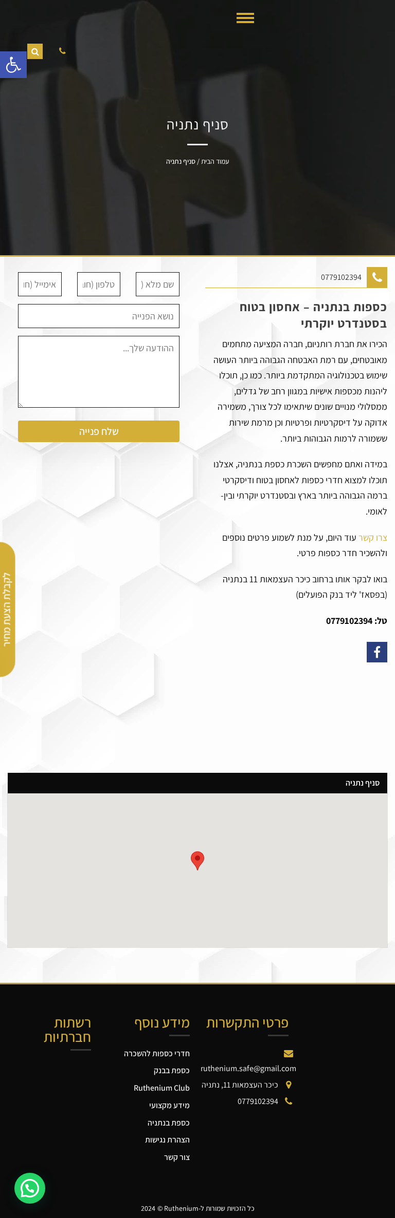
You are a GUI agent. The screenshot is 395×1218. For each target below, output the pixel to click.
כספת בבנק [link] (172, 1070)
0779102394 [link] (341, 277)
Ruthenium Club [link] (162, 1087)
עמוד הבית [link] (215, 161)
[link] (13, 64)
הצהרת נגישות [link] (167, 1139)
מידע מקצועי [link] (169, 1105)
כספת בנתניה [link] (169, 1122)
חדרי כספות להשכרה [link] (157, 1053)
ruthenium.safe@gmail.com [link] (248, 1068)
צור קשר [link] (177, 1157)
